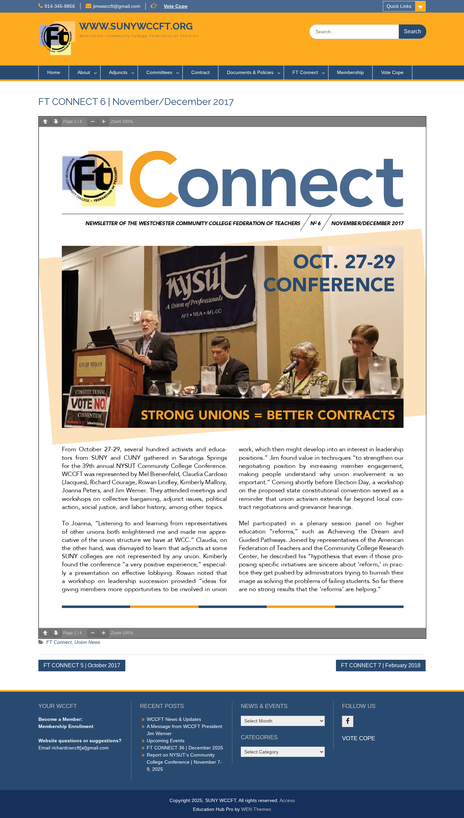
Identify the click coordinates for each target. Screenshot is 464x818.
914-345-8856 (59, 6)
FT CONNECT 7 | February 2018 (381, 665)
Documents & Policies (250, 72)
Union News (87, 642)
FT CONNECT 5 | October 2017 (81, 665)
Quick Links (399, 6)
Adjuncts (118, 72)
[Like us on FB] (347, 721)
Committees (159, 72)
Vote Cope (176, 6)
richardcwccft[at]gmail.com (80, 747)
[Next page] (56, 122)
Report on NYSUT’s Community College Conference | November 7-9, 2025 (184, 762)
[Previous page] (45, 122)
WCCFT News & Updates (174, 719)
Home (53, 72)
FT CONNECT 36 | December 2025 (185, 747)
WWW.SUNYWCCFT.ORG (136, 26)
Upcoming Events (165, 740)
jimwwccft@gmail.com (116, 6)
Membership (350, 72)
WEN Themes (256, 809)
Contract (200, 72)
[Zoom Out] (93, 122)
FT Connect (305, 72)
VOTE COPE (358, 738)
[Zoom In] (104, 122)
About (83, 72)
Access (287, 800)
